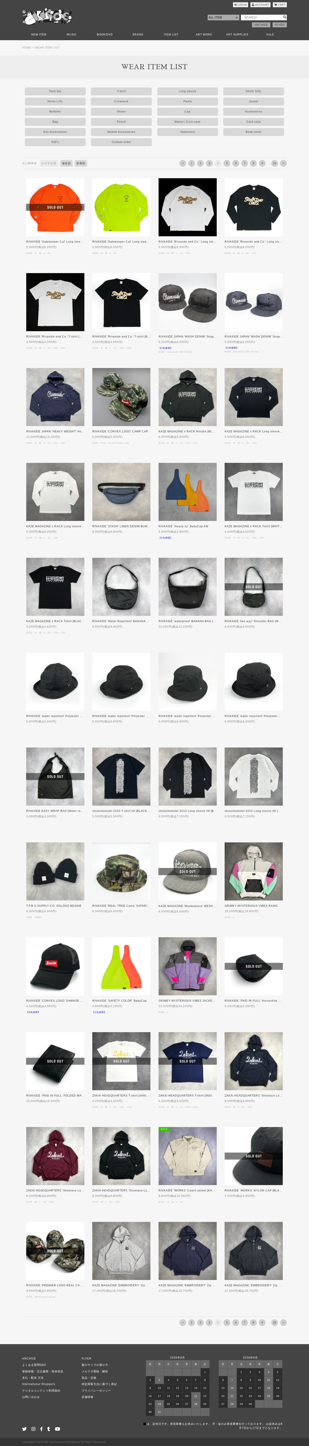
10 (274, 163)
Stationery (187, 132)
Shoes (121, 111)
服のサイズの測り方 (95, 1364)
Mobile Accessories (121, 132)
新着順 (80, 163)
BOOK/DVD (105, 34)
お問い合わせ (31, 1397)
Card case (253, 121)
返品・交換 (89, 1377)
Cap (187, 111)
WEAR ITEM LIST (47, 47)
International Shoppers (38, 1384)
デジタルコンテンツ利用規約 (41, 1390)
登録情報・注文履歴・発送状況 (42, 1371)
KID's (55, 142)
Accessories (253, 111)
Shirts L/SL (55, 101)
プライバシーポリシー (96, 1390)
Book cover (254, 132)
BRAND (138, 34)
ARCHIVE (261, 24)
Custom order (121, 142)
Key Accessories (55, 132)
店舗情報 (87, 1397)
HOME (26, 47)
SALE (270, 34)
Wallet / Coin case (187, 121)
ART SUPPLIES (237, 34)
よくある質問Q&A (34, 1364)
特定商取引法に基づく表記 (99, 1384)
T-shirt (121, 91)
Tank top (55, 91)
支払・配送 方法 (33, 1377)
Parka (187, 101)
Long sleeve (187, 91)
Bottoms (55, 111)
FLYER (280, 24)
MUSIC (72, 34)
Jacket (253, 101)
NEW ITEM (38, 34)
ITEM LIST (171, 34)
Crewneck (121, 101)
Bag (55, 121)
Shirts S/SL (254, 91)
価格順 (66, 163)
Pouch (121, 121)
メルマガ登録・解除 (95, 1371)
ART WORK (204, 34)
